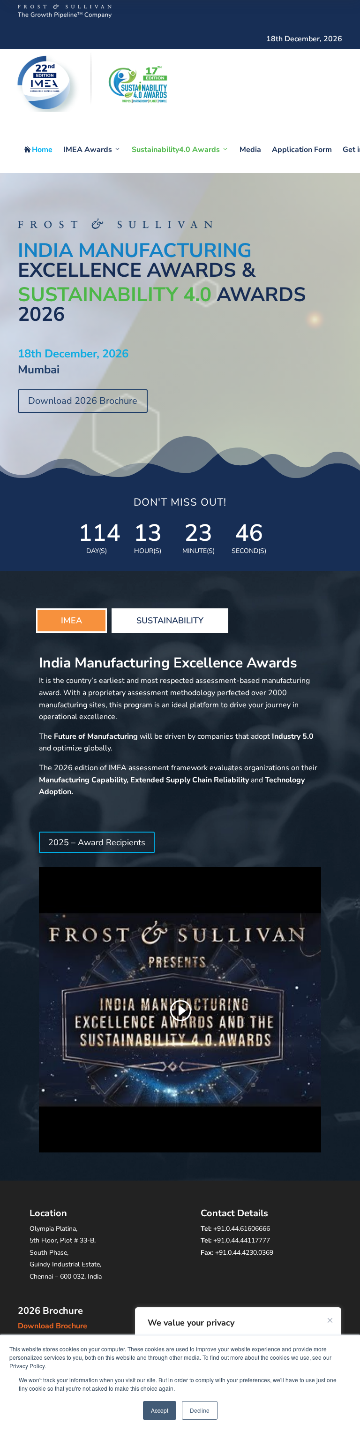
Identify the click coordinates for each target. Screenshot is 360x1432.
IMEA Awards (87, 149)
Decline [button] (200, 1410)
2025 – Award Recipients (96, 842)
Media (250, 149)
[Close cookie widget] (330, 1320)
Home (38, 149)
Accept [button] (159, 1410)
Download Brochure (52, 1326)
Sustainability (169, 620)
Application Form (302, 149)
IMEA (71, 620)
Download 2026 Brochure (82, 400)
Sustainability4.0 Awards (176, 149)
